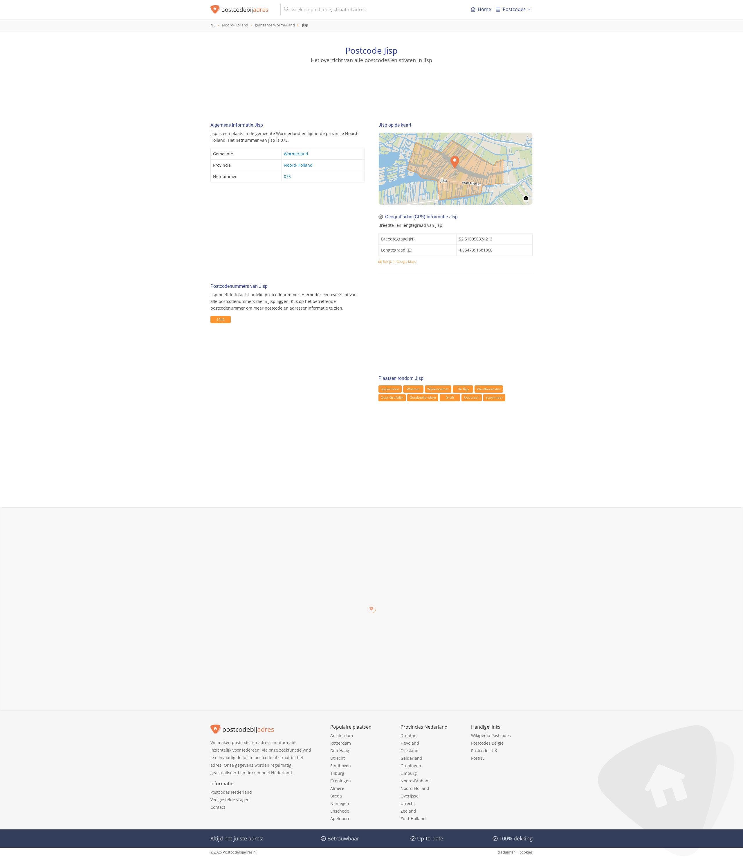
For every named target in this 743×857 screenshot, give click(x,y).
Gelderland (411, 758)
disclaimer (506, 852)
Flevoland (410, 743)
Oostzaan (471, 397)
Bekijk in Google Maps (399, 261)
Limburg (409, 773)
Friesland (410, 750)
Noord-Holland (298, 165)
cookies (526, 852)
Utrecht (337, 758)
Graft (450, 397)
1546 (221, 319)
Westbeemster (489, 389)
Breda (336, 796)
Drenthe (408, 735)
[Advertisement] (371, 90)
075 (287, 176)
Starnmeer (494, 397)
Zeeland (408, 811)
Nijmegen (339, 803)
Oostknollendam (423, 397)
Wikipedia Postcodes (491, 735)
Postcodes (514, 9)
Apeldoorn (340, 818)
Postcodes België (487, 743)
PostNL (477, 758)
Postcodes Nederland (231, 792)
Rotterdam (340, 743)
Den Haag (339, 750)
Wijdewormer (438, 389)
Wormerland (296, 154)
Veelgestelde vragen (230, 799)
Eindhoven (340, 765)
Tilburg (337, 773)
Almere (337, 788)
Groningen (340, 781)
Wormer (413, 389)
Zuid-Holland (413, 818)
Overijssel (410, 796)
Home (484, 9)
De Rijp (463, 389)
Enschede (339, 811)
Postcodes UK (484, 750)
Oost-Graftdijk (392, 397)
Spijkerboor (390, 389)
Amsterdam (341, 735)
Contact (217, 807)
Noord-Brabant (415, 781)
